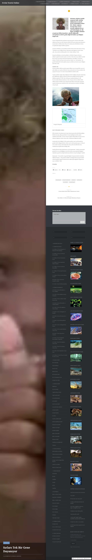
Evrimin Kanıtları (55, 409)
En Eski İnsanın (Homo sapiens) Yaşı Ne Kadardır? (77, 526)
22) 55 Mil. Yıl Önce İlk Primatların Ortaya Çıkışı (58, 343)
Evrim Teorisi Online (10, 3)
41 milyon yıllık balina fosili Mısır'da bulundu (77, 502)
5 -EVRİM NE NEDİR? (85, 1)
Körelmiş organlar (55, 430)
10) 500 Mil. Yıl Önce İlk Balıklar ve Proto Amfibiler (58, 291)
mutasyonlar (79, 179)
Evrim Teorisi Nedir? (56, 404)
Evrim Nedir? (54, 401)
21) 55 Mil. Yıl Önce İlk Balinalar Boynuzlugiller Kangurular (58, 338)
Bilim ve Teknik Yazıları (56, 500)
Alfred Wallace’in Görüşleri (57, 451)
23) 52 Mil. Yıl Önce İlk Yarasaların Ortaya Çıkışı (58, 347)
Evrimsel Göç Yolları (56, 380)
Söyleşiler (54, 514)
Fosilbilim (54, 479)
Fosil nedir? (72, 495)
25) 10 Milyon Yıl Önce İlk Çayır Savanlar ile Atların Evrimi (59, 356)
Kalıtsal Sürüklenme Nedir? (57, 421)
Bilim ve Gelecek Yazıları (56, 494)
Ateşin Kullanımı (55, 365)
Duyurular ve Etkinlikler (56, 497)
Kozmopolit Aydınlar (10, 556)
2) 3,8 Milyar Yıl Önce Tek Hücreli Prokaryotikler (58, 254)
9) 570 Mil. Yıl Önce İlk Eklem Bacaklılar (59, 284)
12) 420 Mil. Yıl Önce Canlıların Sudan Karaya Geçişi (59, 299)
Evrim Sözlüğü (55, 509)
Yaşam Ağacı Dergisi (56, 517)
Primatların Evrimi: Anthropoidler (76, 511)
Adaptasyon (54, 386)
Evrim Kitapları (55, 506)
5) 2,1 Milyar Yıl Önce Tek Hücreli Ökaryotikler (58, 267)
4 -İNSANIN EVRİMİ (75, 1)
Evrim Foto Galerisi (55, 503)
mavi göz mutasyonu (66, 179)
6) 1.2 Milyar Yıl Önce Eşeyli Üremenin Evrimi (59, 271)
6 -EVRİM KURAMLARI (44, 3)
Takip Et (73, 543)
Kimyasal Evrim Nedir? (56, 424)
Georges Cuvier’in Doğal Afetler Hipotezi (58, 461)
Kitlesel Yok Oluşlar (56, 427)
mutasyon (73, 179)
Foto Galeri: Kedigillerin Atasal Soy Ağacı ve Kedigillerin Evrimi (76, 507)
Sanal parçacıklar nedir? (74, 514)
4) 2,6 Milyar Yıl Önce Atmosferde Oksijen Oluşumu (58, 263)
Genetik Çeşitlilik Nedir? (56, 418)
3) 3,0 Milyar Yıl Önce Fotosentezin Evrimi (58, 258)
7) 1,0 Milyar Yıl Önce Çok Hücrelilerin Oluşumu (59, 276)
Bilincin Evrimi (55, 371)
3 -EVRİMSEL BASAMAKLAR (64, 1)
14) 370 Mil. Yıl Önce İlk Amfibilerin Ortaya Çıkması (58, 308)
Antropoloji (6, 542)
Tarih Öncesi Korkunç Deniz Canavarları (77, 492)
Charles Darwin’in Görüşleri (57, 454)
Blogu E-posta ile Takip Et (77, 531)
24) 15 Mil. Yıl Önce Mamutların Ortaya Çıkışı (59, 351)
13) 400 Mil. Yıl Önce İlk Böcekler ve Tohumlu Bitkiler (59, 304)
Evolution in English (56, 538)
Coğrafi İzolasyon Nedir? (56, 392)
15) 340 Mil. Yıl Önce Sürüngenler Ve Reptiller (59, 312)
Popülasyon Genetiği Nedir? (57, 442)
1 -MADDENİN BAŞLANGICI (40, 1)
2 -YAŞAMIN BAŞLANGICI (52, 1)
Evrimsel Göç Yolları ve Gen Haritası (77, 521)
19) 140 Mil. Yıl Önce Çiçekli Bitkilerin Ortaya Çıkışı (59, 330)
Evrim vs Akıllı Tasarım (56, 526)
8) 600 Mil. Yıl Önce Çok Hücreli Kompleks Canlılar (58, 280)
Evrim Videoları (55, 512)
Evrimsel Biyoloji (55, 412)
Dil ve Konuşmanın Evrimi (57, 377)
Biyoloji (53, 476)
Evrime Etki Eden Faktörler (57, 407)
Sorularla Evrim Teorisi (56, 529)
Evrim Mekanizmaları (56, 398)
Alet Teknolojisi (55, 362)
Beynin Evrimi (54, 368)
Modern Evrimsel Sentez (56, 467)
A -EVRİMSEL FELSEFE (74, 3)
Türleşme (54, 445)
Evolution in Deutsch (56, 536)
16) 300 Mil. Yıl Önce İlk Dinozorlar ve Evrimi (59, 317)
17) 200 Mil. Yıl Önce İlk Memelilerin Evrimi (59, 321)
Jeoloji (53, 485)
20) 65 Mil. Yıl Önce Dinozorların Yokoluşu (58, 334)
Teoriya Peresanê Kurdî (56, 541)
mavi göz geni (58, 179)
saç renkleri (65, 182)
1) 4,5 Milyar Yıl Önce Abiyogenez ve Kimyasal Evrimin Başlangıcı (59, 250)
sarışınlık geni (72, 182)
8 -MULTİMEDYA (64, 3)
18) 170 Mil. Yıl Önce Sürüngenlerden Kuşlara (59, 325)
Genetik (53, 482)
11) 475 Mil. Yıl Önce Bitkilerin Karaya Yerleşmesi (59, 295)
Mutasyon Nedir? (55, 439)
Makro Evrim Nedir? (56, 433)
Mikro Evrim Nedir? (55, 436)
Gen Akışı (54, 415)
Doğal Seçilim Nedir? (56, 395)
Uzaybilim (54, 488)
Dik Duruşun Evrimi (55, 374)
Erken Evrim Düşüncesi (56, 457)
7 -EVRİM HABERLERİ (55, 3)
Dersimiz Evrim (55, 524)
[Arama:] (59, 231)
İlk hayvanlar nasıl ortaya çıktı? (76, 498)
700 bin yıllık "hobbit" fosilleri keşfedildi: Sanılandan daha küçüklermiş (77, 518)
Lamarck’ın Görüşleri (56, 464)
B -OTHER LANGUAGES (84, 3)
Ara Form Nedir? (55, 389)
